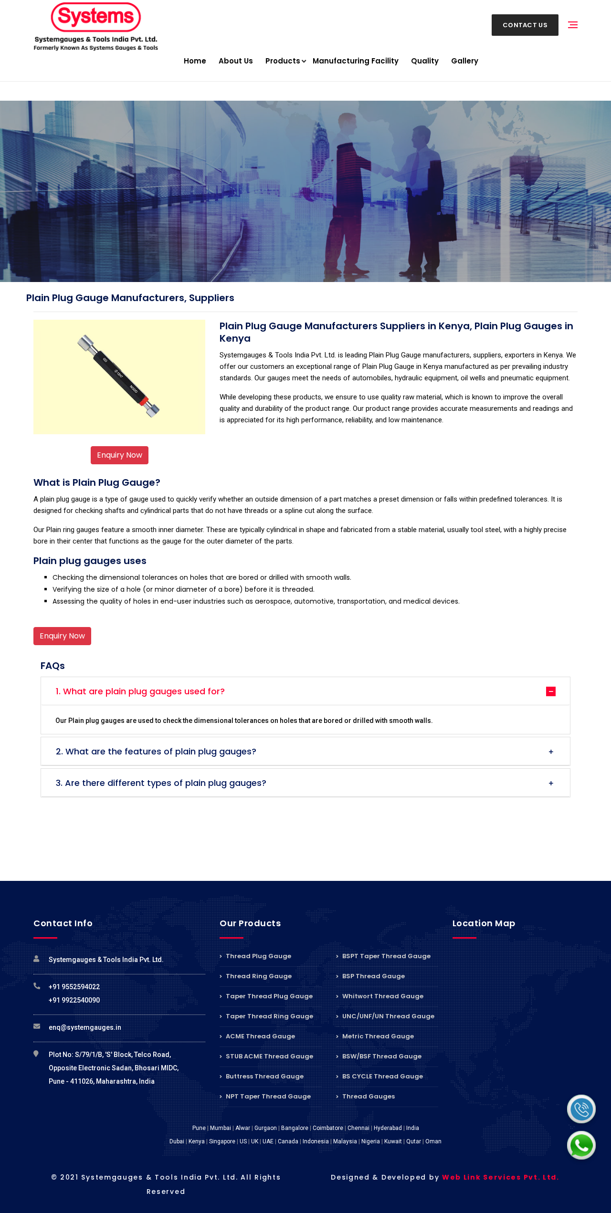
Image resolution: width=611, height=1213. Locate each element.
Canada (288, 1141)
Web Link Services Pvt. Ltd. (500, 1177)
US (243, 1141)
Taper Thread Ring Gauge (268, 1016)
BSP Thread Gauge (373, 976)
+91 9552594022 (74, 987)
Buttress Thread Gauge (264, 1076)
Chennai (358, 1128)
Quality (425, 61)
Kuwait (393, 1141)
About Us (236, 61)
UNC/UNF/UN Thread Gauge (387, 1016)
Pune (199, 1128)
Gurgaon (265, 1128)
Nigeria (370, 1141)
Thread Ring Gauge (258, 976)
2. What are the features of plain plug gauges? (156, 751)
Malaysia (345, 1141)
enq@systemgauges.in (85, 1027)
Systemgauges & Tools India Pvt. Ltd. (106, 959)
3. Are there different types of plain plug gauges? (161, 783)
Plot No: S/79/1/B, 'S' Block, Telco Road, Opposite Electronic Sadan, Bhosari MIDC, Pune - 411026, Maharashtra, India (114, 1068)
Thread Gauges (368, 1096)
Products (282, 61)
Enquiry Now (119, 455)
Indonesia (316, 1141)
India (412, 1128)
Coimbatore (328, 1128)
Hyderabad (388, 1128)
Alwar (242, 1128)
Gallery (464, 61)
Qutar (413, 1141)
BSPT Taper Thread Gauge (386, 957)
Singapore (222, 1141)
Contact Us (525, 25)
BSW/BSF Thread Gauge (381, 1056)
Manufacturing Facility (356, 61)
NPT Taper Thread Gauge (267, 1096)
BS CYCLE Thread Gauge (382, 1076)
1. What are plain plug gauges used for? (140, 691)
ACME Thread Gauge (259, 1036)
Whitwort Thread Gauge (382, 996)
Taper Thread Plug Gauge (268, 996)
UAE (268, 1141)
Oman (433, 1141)
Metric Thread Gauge (377, 1036)
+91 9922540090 (74, 1000)
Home (195, 61)
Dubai (176, 1141)
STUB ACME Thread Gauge (268, 1056)
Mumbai (220, 1128)
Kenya (197, 1141)
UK (254, 1141)
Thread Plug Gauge (257, 957)
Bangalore (294, 1128)
